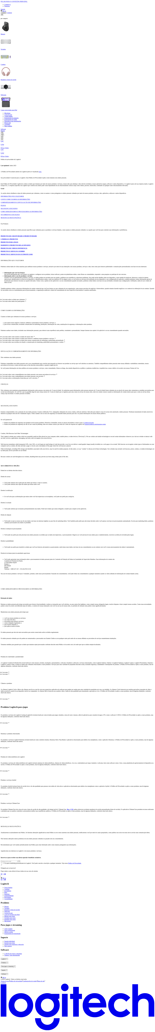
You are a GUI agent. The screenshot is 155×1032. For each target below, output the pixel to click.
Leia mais (5, 672)
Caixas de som (8, 913)
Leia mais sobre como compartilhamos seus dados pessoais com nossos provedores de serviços (29, 374)
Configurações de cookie (30, 981)
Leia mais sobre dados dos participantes (13, 301)
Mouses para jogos (9, 916)
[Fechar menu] (2, 15)
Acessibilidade (8, 899)
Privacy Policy (5, 148)
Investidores (7, 891)
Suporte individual (9, 941)
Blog (5, 892)
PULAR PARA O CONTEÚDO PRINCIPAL (14, 1)
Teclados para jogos (10, 918)
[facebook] (5, 874)
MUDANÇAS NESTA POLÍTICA (11, 217)
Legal (2, 144)
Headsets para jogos (10, 919)
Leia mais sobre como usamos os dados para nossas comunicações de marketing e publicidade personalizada (33, 340)
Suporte (3, 9)
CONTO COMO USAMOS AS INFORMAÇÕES (15, 199)
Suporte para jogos (9, 943)
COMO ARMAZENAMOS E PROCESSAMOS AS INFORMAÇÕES (21, 211)
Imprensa (7, 894)
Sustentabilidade (9, 895)
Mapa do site (40, 981)
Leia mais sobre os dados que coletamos (13, 299)
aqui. (40, 171)
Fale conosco (8, 946)
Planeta (3, 131)
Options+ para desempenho (12, 955)
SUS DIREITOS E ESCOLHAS (10, 214)
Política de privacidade (15, 981)
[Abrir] (2, 139)
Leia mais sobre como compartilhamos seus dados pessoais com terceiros (23, 376)
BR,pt (4, 11)
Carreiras (6, 889)
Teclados (6, 908)
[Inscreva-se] (19, 861)
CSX (72, 809)
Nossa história (8, 887)
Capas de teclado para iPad (12, 914)
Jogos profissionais (9, 930)
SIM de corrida (8, 932)
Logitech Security (89, 422)
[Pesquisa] (2, 133)
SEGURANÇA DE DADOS (9, 208)
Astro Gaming (8, 929)
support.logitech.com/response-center (95, 424)
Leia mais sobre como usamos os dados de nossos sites (17, 336)
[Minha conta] (2, 137)
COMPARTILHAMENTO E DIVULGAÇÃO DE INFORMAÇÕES (21, 202)
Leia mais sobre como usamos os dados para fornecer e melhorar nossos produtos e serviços (28, 338)
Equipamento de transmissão (12, 933)
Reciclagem (7, 897)
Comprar (3, 12)
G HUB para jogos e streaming (13, 953)
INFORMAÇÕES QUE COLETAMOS (12, 196)
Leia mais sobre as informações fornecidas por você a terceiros (20, 378)
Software (3, 129)
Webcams (7, 911)
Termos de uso (5, 981)
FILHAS (3, 205)
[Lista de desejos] (2, 135)
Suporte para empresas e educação (14, 944)
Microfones (7, 921)
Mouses (6, 906)
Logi (2, 141)
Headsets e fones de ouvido (12, 910)
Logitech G (7, 4)
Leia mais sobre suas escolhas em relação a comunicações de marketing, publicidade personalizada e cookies (33, 342)
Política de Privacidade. (74, 863)
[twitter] (3, 874)
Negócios (7, 6)
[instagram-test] (2, 874)
